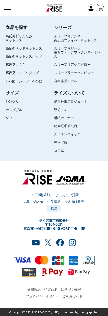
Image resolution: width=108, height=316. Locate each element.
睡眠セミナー (64, 117)
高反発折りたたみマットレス (19, 37)
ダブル (11, 117)
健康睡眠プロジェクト (70, 101)
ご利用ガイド (73, 295)
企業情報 (54, 201)
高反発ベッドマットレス (24, 48)
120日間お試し (40, 194)
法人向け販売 (74, 201)
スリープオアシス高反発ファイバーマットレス (75, 37)
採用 (54, 208)
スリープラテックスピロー (74, 72)
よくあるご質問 (67, 194)
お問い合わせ (34, 201)
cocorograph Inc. (89, 312)
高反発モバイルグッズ (22, 72)
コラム (59, 150)
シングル (12, 101)
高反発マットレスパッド (24, 56)
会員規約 (34, 289)
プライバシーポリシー (42, 295)
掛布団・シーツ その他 (24, 80)
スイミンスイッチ (67, 134)
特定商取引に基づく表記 (62, 289)
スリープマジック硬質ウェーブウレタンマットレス (77, 52)
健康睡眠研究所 (65, 125)
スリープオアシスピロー (72, 64)
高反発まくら (15, 64)
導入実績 (60, 142)
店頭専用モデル (65, 80)
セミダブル (14, 109)
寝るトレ (60, 109)
